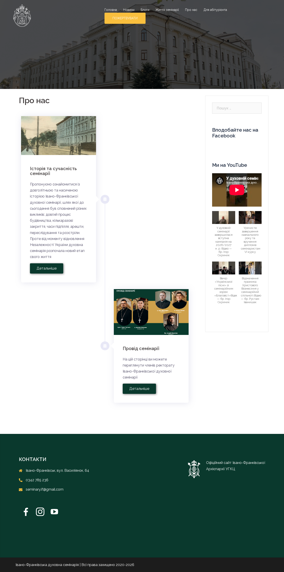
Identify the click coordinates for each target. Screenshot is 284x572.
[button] (223, 236)
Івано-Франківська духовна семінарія (47, 565)
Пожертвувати (125, 18)
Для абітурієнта (215, 10)
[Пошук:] (237, 108)
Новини (128, 10)
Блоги (145, 10)
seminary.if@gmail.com (44, 489)
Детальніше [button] (47, 268)
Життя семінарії (167, 10)
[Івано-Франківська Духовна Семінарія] (22, 15)
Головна (111, 10)
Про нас (191, 10)
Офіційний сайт (219, 463)
